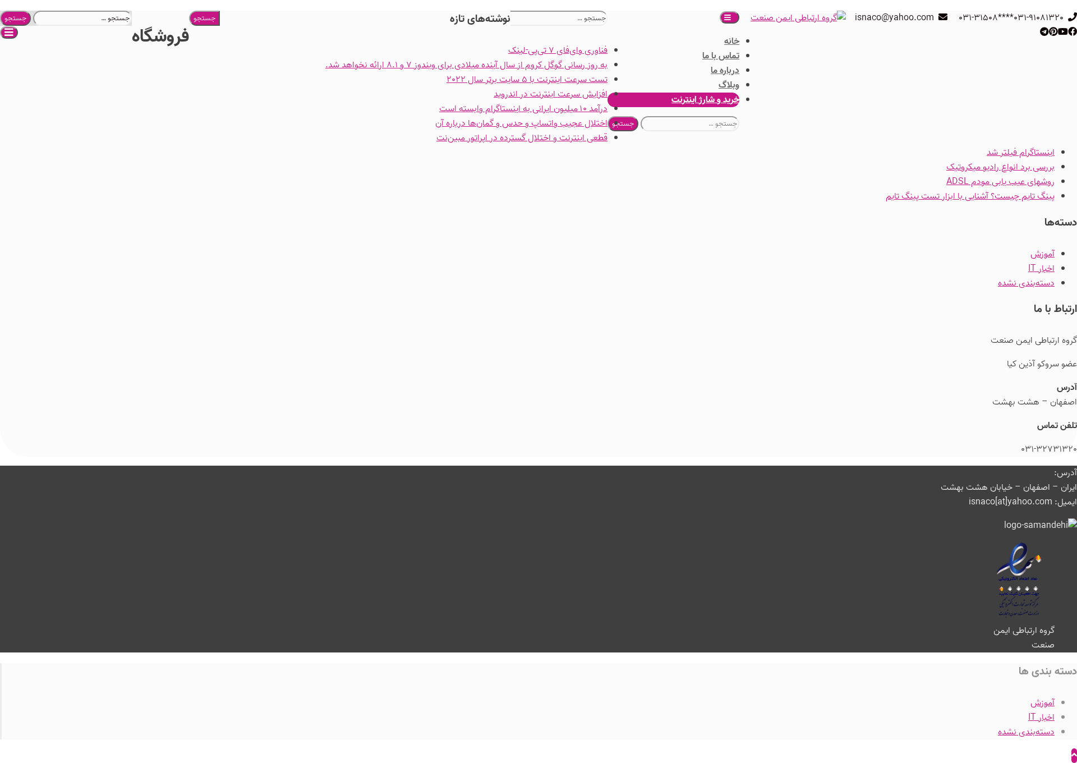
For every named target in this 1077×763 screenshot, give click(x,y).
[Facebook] (1072, 32)
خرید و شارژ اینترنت (705, 100)
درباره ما (725, 70)
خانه (731, 41)
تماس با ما (720, 56)
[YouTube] (1063, 32)
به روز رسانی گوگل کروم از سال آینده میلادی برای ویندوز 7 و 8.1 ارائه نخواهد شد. (466, 65)
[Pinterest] (1053, 32)
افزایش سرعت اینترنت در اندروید (550, 94)
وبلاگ (729, 85)
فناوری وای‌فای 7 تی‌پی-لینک (557, 50)
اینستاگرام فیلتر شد (1021, 152)
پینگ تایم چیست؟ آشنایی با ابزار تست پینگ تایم (970, 196)
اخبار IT (1041, 268)
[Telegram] (1044, 32)
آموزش (1042, 254)
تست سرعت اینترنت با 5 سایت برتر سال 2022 (527, 79)
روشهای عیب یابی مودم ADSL (1000, 181)
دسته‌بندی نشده (1026, 283)
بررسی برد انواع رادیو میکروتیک (1000, 167)
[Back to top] (1074, 755)
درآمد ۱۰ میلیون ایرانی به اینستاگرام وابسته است (523, 109)
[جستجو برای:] (81, 18)
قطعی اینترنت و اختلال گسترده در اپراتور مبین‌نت (521, 138)
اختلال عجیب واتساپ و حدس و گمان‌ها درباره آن (521, 123)
